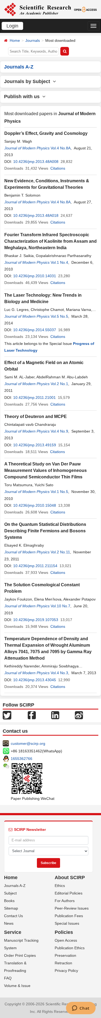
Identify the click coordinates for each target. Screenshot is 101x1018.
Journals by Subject (28, 81)
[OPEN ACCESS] (85, 9)
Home (15, 40)
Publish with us (23, 96)
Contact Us (13, 916)
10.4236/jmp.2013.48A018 (35, 215)
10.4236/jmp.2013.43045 (34, 680)
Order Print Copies (20, 955)
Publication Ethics (70, 948)
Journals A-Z (15, 885)
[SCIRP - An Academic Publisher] (37, 9)
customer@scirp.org (28, 743)
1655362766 (21, 758)
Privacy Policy (66, 970)
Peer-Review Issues (72, 908)
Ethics (60, 885)
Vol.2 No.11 (60, 552)
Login (12, 26)
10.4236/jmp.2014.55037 (34, 330)
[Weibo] (79, 715)
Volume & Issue (17, 985)
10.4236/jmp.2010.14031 (34, 276)
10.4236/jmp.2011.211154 (35, 566)
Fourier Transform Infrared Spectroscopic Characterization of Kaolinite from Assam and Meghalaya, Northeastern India (50, 241)
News (8, 923)
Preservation (65, 955)
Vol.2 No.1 (59, 384)
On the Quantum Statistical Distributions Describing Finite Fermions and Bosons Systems (45, 531)
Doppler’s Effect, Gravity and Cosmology (46, 133)
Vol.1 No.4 (59, 262)
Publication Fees (69, 916)
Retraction (63, 963)
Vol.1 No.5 (59, 491)
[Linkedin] (55, 715)
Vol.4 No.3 (59, 673)
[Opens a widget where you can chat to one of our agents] (81, 1008)
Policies (64, 932)
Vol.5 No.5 (59, 316)
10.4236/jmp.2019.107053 (35, 620)
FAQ (8, 978)
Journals (32, 40)
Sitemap (11, 908)
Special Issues (67, 923)
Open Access (66, 940)
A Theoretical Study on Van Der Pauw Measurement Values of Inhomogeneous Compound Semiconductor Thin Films (45, 470)
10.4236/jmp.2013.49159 (34, 445)
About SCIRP (70, 877)
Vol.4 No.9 (59, 431)
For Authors (65, 901)
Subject (10, 893)
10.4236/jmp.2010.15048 (34, 505)
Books (9, 901)
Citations (57, 168)
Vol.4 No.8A (61, 148)
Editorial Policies (68, 893)
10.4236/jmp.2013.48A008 (35, 161)
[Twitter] (7, 715)
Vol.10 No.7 (60, 606)
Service (12, 932)
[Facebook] (32, 715)
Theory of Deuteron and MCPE (35, 416)
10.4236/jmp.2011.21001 (34, 397)
